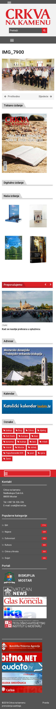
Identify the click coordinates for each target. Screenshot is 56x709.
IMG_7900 (13, 52)
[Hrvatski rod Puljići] (13, 248)
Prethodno (14, 96)
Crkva (31, 430)
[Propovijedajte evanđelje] (13, 214)
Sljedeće (43, 96)
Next (50, 284)
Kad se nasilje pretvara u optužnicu (21, 329)
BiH (6, 525)
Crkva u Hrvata (12, 551)
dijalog (43, 430)
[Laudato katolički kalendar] (27, 413)
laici (34, 441)
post (32, 453)
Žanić (8, 459)
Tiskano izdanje (13, 105)
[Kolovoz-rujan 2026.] (24, 143)
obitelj (33, 447)
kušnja (23, 441)
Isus (36, 436)
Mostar (21, 447)
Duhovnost (10, 538)
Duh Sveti (10, 436)
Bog (20, 430)
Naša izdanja (11, 195)
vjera (42, 453)
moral (8, 447)
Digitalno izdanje (14, 182)
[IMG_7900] (28, 89)
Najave (8, 532)
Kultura (8, 545)
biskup (9, 430)
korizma (10, 441)
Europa (24, 436)
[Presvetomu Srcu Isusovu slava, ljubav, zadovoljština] (38, 216)
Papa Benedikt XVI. (15, 453)
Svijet (7, 558)
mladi (44, 441)
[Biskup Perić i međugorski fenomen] (38, 250)
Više (27, 310)
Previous (45, 284)
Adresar (8, 341)
